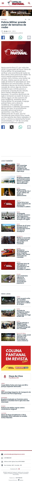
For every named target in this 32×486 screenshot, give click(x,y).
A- (25, 19)
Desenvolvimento (13, 480)
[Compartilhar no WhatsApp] (20, 37)
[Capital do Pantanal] (16, 3)
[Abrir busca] (29, 3)
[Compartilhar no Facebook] (3, 37)
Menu (3, 3)
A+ (29, 19)
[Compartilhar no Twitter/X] (11, 37)
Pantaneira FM (14, 469)
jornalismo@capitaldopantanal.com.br (14, 454)
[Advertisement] (16, 142)
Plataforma (12, 477)
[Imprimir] (29, 37)
